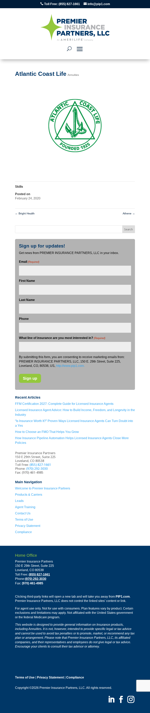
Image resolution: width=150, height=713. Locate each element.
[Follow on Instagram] (131, 700)
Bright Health (25, 213)
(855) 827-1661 (69, 4)
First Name (27, 280)
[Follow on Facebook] (121, 700)
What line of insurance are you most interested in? (62, 338)
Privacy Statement (27, 525)
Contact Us (22, 513)
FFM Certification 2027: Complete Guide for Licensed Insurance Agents (64, 403)
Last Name (27, 300)
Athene (129, 213)
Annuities (73, 74)
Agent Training (25, 507)
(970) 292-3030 (37, 468)
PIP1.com (123, 596)
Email (29, 261)
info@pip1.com (99, 4)
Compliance (23, 532)
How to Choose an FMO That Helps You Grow (47, 431)
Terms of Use (24, 519)
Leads (19, 500)
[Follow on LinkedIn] (111, 700)
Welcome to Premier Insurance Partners (42, 488)
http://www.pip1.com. (70, 365)
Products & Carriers (28, 494)
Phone (24, 318)
